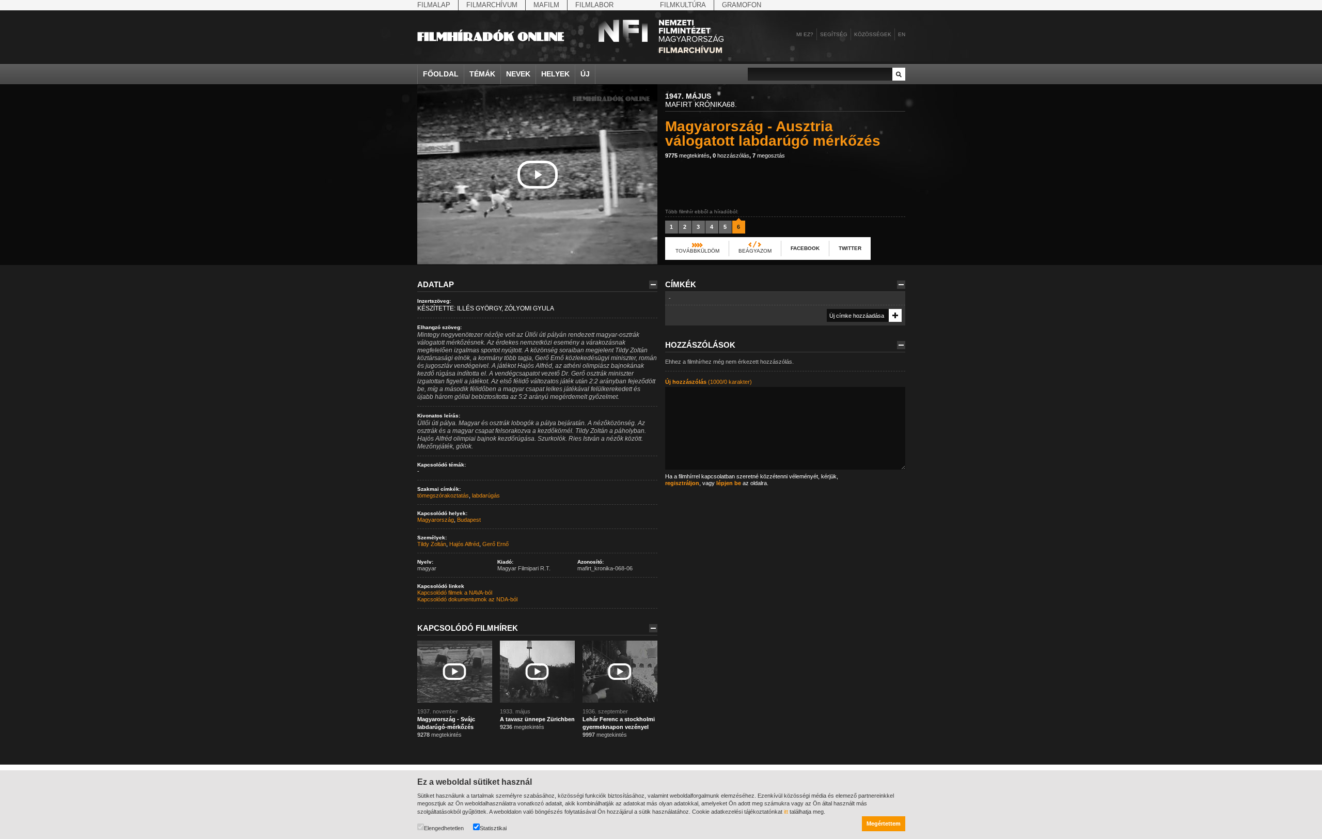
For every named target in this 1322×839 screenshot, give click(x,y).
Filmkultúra (683, 5)
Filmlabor (594, 5)
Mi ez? (804, 34)
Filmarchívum (491, 5)
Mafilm (546, 5)
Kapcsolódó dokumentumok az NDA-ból (467, 599)
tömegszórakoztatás (443, 495)
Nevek (518, 74)
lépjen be (728, 483)
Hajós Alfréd (464, 544)
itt (786, 812)
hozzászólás (731, 155)
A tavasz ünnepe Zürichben (537, 719)
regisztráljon (682, 483)
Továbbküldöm (697, 251)
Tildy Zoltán (431, 544)
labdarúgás (486, 495)
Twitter (850, 248)
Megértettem (884, 823)
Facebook (805, 248)
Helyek (555, 74)
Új (585, 74)
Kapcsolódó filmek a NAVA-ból (454, 592)
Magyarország (435, 520)
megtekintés (687, 155)
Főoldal (441, 74)
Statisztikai (493, 828)
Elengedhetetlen (444, 828)
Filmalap (433, 5)
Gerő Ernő (495, 544)
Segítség (833, 34)
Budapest (469, 520)
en (901, 34)
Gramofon (741, 5)
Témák (482, 74)
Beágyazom (755, 251)
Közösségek (872, 34)
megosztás (768, 155)
